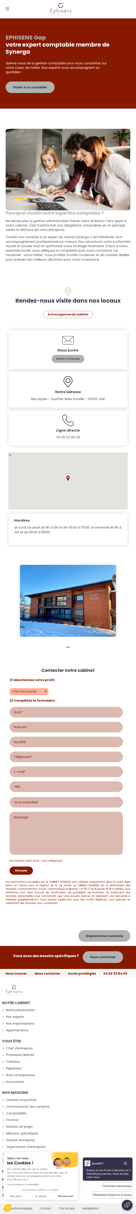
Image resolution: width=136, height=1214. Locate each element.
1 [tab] (68, 647)
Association (15, 1082)
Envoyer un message (68, 358)
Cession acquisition (21, 1100)
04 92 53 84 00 (68, 437)
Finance (12, 1120)
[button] (68, 478)
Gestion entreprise (20, 1140)
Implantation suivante (104, 936)
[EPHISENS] (61, 9)
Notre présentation (20, 1010)
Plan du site (67, 1208)
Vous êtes (11, 1041)
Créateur (13, 1062)
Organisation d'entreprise (25, 1147)
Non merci (16, 1196)
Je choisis (40, 1196)
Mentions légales (20, 1208)
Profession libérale (20, 1055)
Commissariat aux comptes (28, 1107)
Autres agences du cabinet (68, 314)
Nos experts (15, 1017)
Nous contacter (103, 957)
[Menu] (7, 8)
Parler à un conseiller (30, 87)
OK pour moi (65, 1196)
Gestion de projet (19, 1127)
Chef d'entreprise (19, 1048)
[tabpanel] (68, 601)
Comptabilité (16, 1113)
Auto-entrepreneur (20, 1075)
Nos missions (15, 1092)
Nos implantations (20, 1024)
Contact (46, 1208)
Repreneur (14, 1068)
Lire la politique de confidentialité (23, 1184)
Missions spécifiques (22, 1133)
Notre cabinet (16, 1002)
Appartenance (17, 1030)
